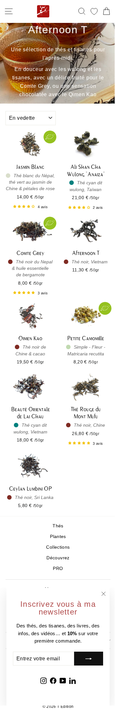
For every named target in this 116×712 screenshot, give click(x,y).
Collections (58, 547)
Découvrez (57, 557)
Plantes (58, 536)
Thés (58, 526)
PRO (58, 568)
